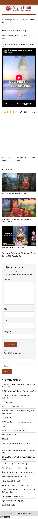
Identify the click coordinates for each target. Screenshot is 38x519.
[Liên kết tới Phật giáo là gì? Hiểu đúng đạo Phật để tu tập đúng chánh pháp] (19, 207)
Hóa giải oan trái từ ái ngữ (11, 481)
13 (25, 158)
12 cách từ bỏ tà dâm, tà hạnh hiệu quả (15, 430)
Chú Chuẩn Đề (7, 417)
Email (6, 320)
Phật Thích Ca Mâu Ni (15, 256)
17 (34, 158)
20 (7, 160)
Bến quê (5, 439)
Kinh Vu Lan (6, 426)
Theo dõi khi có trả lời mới (13, 353)
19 (5, 160)
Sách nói (17, 253)
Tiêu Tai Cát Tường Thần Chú (12, 406)
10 (19, 158)
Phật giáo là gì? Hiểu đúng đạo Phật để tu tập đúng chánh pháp (17, 220)
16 (32, 158)
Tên (6, 309)
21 (9, 160)
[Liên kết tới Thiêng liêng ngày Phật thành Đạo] (19, 182)
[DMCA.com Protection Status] (5, 518)
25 (18, 160)
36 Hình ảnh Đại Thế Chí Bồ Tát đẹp (14, 464)
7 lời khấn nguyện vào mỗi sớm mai (14, 468)
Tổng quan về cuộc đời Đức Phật (13, 248)
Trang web (7, 332)
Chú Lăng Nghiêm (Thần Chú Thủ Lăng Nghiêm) (19, 391)
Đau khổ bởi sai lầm (9, 505)
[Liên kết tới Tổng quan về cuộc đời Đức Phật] (19, 236)
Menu (19, 2)
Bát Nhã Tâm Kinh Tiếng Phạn (12, 496)
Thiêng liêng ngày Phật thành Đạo (14, 193)
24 (16, 160)
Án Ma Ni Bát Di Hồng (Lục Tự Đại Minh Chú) (18, 472)
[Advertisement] (19, 133)
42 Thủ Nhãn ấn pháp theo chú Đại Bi (15, 477)
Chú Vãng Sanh (7, 402)
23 (13, 160)
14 (27, 158)
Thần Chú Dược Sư (9, 435)
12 (23, 158)
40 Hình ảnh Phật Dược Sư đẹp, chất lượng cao (18, 485)
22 (11, 160)
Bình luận (7, 279)
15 (29, 158)
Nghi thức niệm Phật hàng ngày (13, 501)
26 (20, 160)
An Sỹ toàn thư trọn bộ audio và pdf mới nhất (17, 422)
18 (3, 160)
